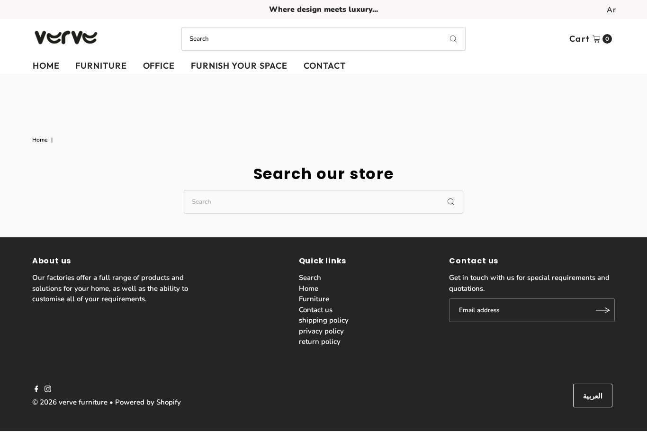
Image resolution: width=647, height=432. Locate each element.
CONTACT (324, 65)
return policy (320, 341)
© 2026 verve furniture (70, 402)
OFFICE (159, 65)
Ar (611, 10)
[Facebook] (36, 390)
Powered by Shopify (148, 402)
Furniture (314, 299)
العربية (592, 396)
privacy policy (321, 331)
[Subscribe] (603, 310)
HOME (46, 65)
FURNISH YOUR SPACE (239, 65)
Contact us (315, 310)
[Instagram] (48, 390)
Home (39, 140)
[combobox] (323, 39)
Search (310, 277)
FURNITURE (100, 65)
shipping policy (324, 320)
